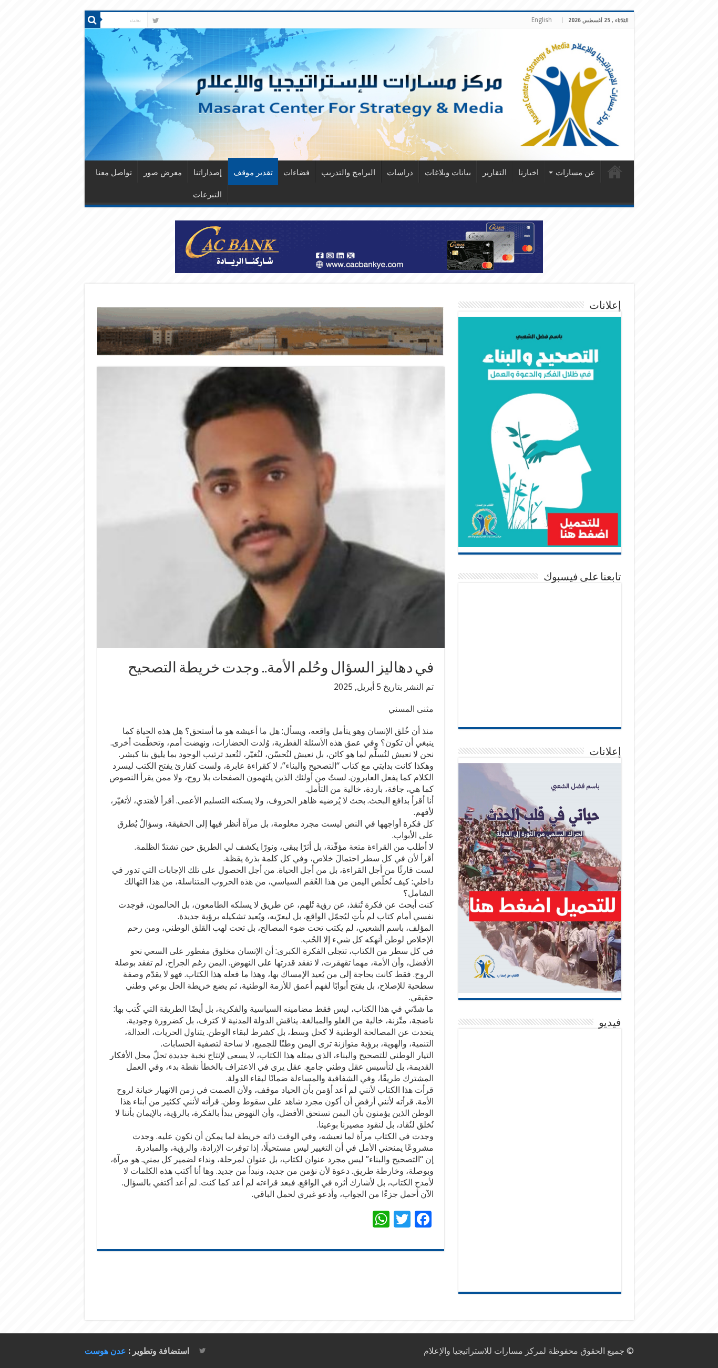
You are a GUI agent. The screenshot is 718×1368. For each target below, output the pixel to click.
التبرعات (207, 194)
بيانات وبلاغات (448, 172)
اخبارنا (528, 172)
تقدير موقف (253, 172)
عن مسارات (575, 172)
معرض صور (162, 172)
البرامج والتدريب (348, 172)
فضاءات (296, 172)
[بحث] (92, 20)
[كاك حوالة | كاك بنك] (359, 246)
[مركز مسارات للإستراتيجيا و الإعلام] (359, 94)
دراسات (400, 172)
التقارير (495, 172)
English (541, 20)
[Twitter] (155, 20)
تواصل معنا (114, 172)
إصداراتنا (207, 172)
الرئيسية (615, 171)
